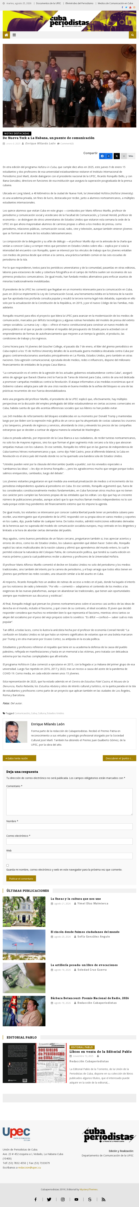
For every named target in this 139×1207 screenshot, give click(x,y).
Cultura (42, 713)
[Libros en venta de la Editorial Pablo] (35, 1063)
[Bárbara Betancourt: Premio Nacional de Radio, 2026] (24, 1011)
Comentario (14, 786)
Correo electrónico (18, 835)
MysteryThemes (89, 1189)
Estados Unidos (55, 713)
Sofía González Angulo (93, 936)
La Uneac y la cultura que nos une (76, 898)
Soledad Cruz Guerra (92, 969)
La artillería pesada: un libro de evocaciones (84, 965)
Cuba (34, 713)
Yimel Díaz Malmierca (92, 903)
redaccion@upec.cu (29, 1167)
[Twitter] (117, 156)
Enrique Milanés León (40, 143)
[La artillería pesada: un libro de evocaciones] (24, 978)
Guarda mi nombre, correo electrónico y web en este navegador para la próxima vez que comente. (64, 869)
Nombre (12, 821)
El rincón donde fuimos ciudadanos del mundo (85, 932)
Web (9, 850)
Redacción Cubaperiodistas (97, 1003)
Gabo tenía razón (17, 758)
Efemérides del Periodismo (79, 3)
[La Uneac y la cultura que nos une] (24, 911)
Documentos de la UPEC (48, 3)
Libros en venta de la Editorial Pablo (101, 1051)
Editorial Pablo (22, 1037)
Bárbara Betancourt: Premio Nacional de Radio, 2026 (90, 998)
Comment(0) (66, 143)
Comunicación (22, 713)
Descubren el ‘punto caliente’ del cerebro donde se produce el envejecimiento (121, 758)
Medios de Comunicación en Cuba (115, 3)
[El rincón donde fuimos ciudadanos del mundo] (24, 945)
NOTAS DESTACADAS (17, 133)
